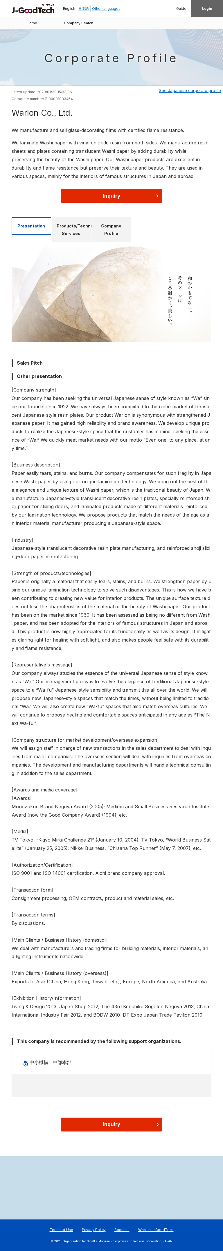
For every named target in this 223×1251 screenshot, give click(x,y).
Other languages (106, 8)
